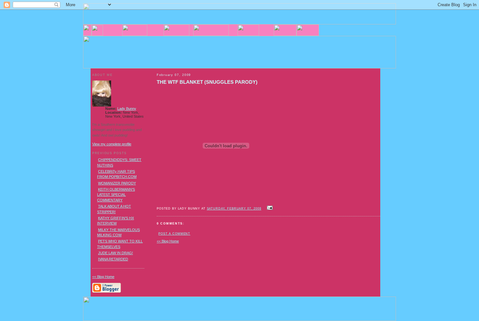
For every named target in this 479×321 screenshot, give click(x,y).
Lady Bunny (126, 108)
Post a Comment (174, 233)
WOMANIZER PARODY (117, 183)
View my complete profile (111, 144)
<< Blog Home (168, 241)
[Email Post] (269, 208)
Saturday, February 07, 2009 (234, 208)
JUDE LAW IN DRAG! (115, 253)
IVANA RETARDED (113, 259)
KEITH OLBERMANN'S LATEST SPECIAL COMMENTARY (116, 194)
